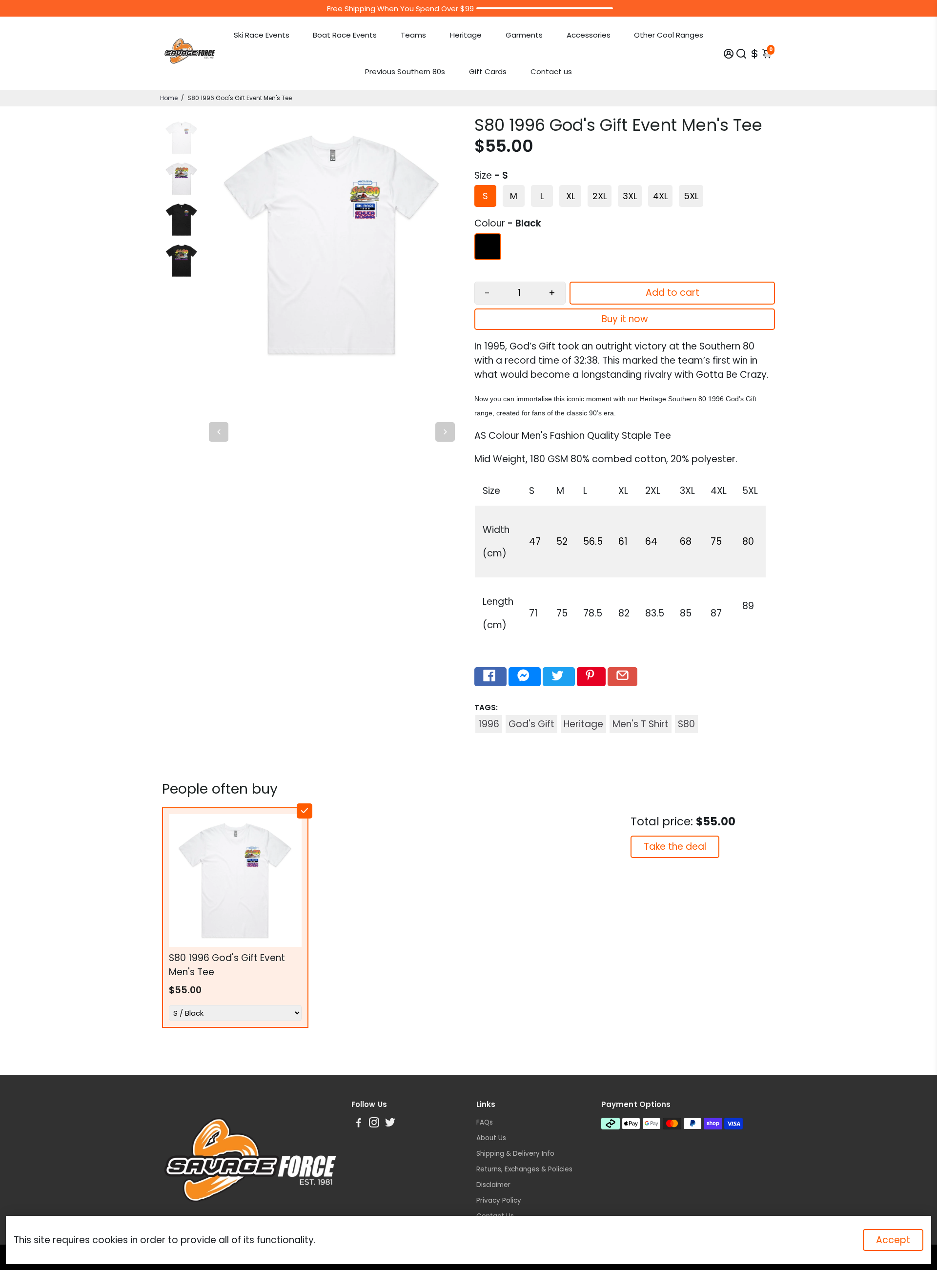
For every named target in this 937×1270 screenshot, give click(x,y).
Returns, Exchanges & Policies (524, 1169)
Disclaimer (493, 1184)
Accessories (589, 35)
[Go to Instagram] (374, 1124)
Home (169, 98)
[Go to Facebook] (490, 677)
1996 (488, 724)
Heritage (466, 35)
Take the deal (675, 846)
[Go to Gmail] (622, 677)
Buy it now (625, 319)
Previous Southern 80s (405, 71)
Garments (524, 35)
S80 (686, 724)
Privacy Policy (498, 1200)
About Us (491, 1138)
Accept (893, 1240)
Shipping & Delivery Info (515, 1153)
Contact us (551, 71)
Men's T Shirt (640, 724)
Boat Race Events (345, 35)
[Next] (445, 432)
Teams (413, 35)
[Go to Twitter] (559, 677)
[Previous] (218, 432)
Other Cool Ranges (668, 35)
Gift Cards (488, 71)
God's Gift (531, 724)
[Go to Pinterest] (591, 677)
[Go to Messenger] (525, 677)
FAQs (484, 1122)
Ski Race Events (261, 35)
